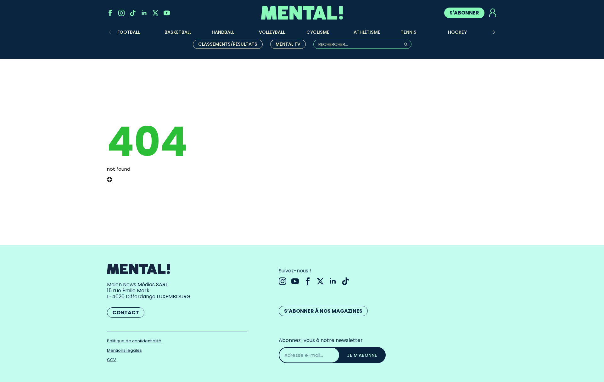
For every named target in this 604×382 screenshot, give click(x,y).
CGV (111, 359)
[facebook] (110, 13)
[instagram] (121, 13)
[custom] (133, 13)
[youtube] (167, 13)
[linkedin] (144, 13)
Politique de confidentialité (134, 341)
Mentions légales (124, 350)
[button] (494, 32)
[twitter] (155, 13)
